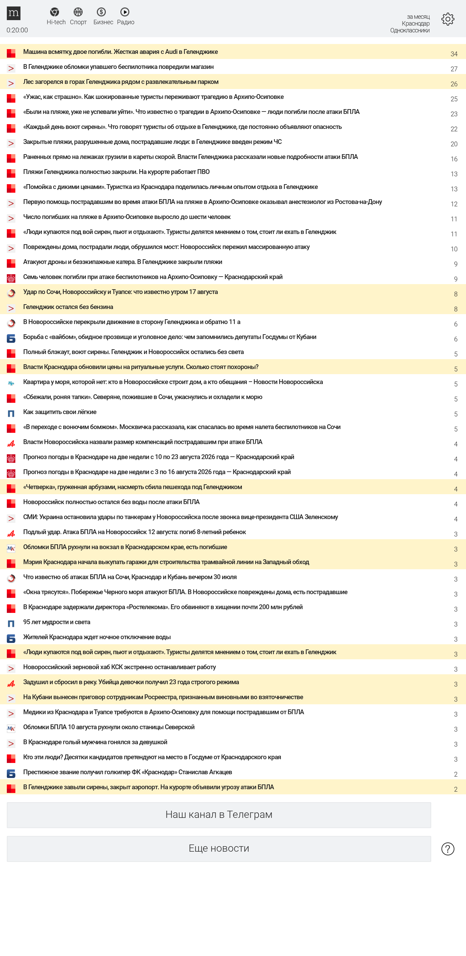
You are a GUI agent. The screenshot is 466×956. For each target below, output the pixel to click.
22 (454, 129)
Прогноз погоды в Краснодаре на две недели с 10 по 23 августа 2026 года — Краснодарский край (158, 457)
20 (454, 144)
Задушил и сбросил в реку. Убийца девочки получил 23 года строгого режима (131, 682)
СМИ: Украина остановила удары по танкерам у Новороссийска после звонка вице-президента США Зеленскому (180, 517)
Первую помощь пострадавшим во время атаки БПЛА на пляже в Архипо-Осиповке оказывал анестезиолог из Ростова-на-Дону (202, 202)
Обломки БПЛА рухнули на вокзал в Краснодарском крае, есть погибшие (125, 547)
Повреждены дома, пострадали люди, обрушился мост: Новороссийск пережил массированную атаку (166, 247)
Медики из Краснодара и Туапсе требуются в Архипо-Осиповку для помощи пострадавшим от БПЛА (163, 712)
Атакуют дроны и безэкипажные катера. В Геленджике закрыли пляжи (122, 262)
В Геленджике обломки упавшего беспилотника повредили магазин (118, 67)
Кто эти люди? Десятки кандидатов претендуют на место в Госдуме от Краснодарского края (152, 757)
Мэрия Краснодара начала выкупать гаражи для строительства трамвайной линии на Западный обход (166, 562)
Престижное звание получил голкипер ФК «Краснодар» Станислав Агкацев (127, 772)
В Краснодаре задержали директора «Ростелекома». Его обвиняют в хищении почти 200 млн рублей (163, 607)
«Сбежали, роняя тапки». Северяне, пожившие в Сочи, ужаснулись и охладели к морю (142, 397)
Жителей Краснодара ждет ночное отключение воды (97, 637)
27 (454, 69)
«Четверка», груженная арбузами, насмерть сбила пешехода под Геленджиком (132, 487)
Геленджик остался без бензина (68, 307)
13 (454, 174)
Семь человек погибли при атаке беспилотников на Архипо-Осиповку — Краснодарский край (152, 277)
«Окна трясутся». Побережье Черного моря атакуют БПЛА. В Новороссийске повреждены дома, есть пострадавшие (185, 592)
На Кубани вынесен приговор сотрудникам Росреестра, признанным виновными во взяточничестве (163, 697)
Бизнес (101, 21)
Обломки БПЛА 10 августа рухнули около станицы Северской (108, 727)
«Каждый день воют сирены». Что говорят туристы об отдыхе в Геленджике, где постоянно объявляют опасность (182, 127)
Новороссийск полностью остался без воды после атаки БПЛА (111, 502)
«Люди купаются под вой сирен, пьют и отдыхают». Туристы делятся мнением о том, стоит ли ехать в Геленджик (179, 232)
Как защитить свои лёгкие (59, 412)
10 (454, 249)
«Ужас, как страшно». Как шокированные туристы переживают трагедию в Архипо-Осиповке (153, 97)
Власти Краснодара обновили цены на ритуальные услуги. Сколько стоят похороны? (140, 367)
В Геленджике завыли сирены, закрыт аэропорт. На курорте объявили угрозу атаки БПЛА (148, 787)
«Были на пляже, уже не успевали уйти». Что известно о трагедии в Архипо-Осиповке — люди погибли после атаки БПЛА (191, 112)
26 (454, 84)
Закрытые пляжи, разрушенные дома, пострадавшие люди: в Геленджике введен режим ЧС (152, 142)
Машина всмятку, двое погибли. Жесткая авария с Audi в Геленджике (120, 52)
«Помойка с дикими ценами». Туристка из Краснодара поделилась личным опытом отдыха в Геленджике (170, 187)
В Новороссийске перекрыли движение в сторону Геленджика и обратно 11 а (131, 322)
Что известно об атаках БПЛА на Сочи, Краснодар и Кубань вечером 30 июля (130, 577)
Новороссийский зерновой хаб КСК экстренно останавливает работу (119, 667)
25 (454, 99)
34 (454, 54)
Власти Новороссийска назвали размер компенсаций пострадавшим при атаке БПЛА (142, 442)
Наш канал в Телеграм (219, 814)
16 (454, 159)
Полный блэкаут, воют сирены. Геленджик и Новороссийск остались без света (133, 352)
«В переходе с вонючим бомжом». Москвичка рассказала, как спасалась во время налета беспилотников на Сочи (181, 427)
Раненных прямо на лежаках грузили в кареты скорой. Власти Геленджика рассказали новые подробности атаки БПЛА (190, 157)
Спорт (78, 21)
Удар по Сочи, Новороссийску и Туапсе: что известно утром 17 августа (120, 292)
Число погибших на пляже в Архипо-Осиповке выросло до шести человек (127, 217)
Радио (125, 21)
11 (454, 219)
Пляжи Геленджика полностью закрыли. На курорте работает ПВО (116, 172)
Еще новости (219, 848)
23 (454, 114)
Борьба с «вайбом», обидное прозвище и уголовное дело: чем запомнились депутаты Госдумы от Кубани (169, 337)
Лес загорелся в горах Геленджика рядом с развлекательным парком (120, 82)
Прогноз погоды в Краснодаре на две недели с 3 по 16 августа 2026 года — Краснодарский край (157, 472)
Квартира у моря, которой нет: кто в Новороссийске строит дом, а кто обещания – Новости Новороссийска (173, 382)
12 (454, 204)
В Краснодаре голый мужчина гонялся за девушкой (95, 742)
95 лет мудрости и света (56, 622)
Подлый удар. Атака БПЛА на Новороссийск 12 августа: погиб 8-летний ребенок (134, 532)
